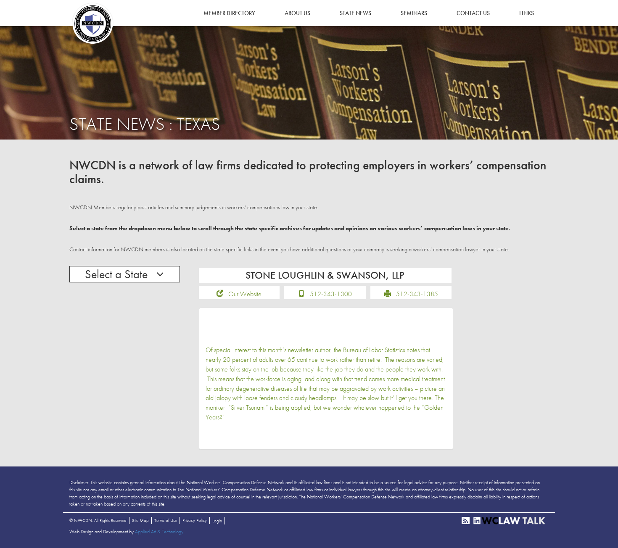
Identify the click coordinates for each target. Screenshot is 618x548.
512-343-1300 (331, 294)
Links (526, 13)
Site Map (140, 520)
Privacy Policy (194, 520)
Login (217, 521)
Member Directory (229, 13)
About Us (297, 13)
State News (355, 13)
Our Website (244, 294)
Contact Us (473, 13)
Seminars (414, 13)
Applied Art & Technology (159, 531)
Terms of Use (165, 520)
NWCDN (92, 23)
